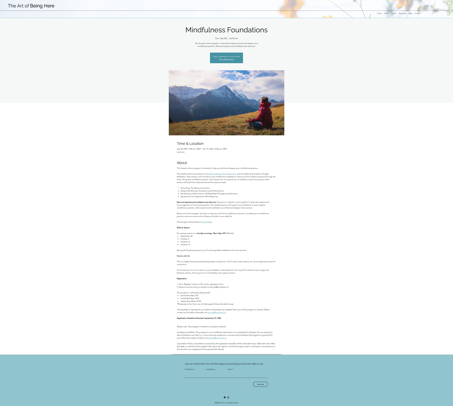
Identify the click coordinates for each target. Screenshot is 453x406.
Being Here (42, 5)
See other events (227, 59)
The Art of (19, 5)
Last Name (210, 369)
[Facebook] (225, 397)
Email (230, 369)
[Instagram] (228, 397)
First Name (189, 369)
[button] (386, 13)
